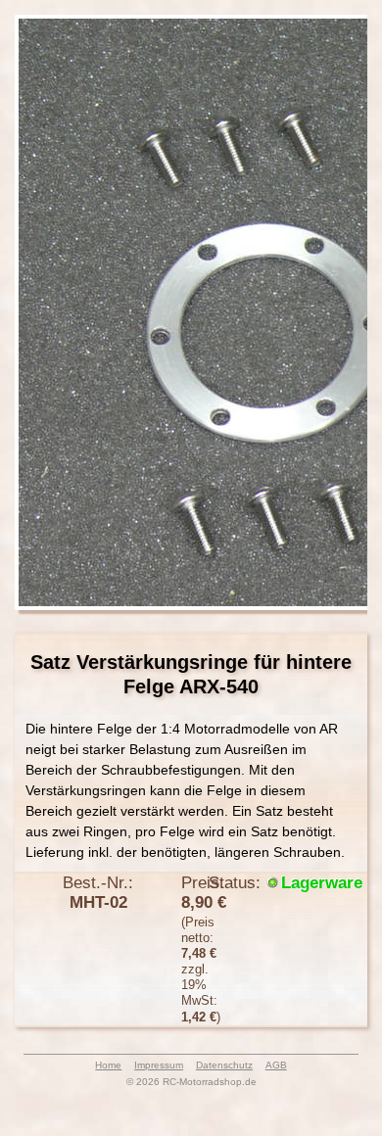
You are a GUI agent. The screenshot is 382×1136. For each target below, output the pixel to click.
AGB (276, 1065)
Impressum (158, 1065)
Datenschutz (224, 1065)
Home (108, 1065)
